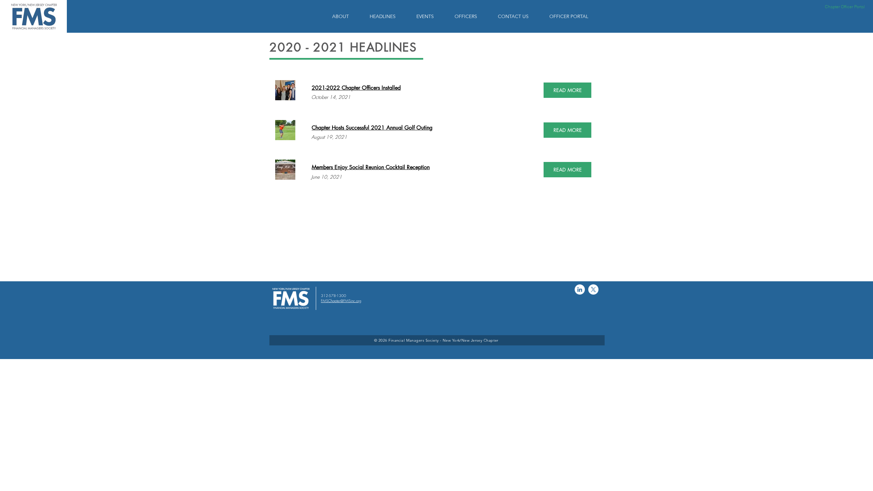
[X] (593, 289)
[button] (346, 16)
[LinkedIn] (580, 289)
